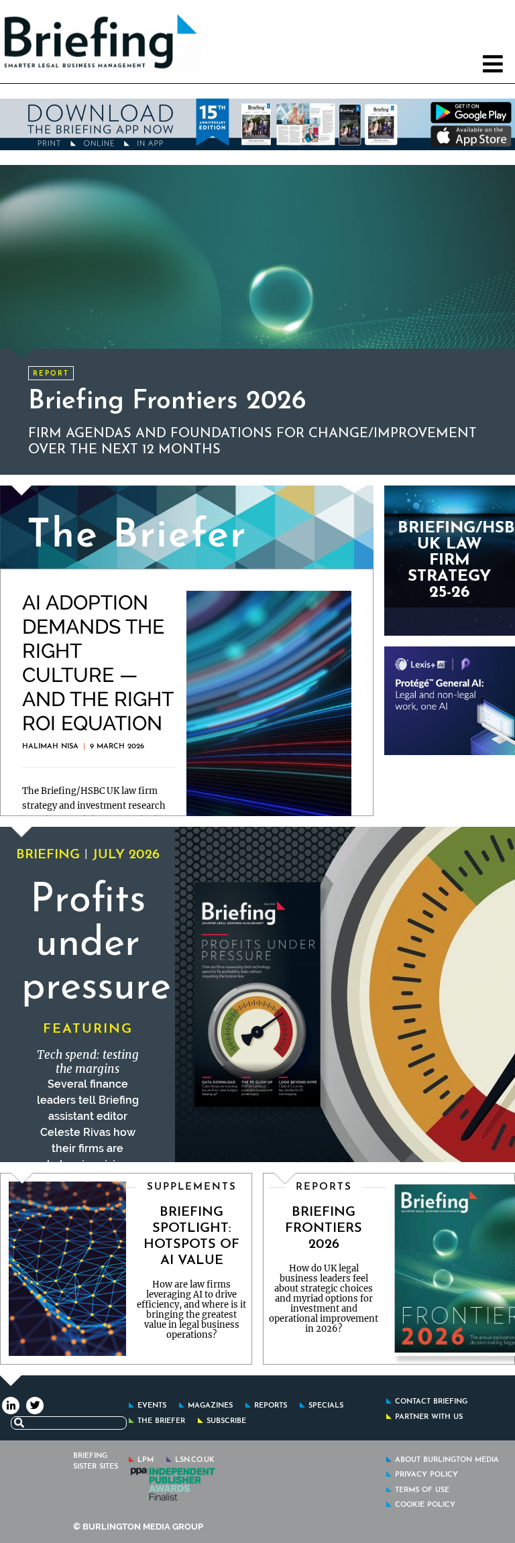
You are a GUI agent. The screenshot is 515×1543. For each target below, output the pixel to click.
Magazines (210, 1406)
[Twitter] (35, 1405)
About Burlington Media (447, 1460)
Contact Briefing (431, 1402)
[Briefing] (64, 41)
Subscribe (226, 1421)
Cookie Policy (425, 1505)
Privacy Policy (426, 1475)
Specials (325, 1406)
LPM (145, 1460)
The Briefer (161, 1421)
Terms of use (422, 1490)
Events (151, 1406)
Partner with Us (429, 1417)
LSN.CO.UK (195, 1460)
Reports (270, 1406)
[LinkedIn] (10, 1405)
